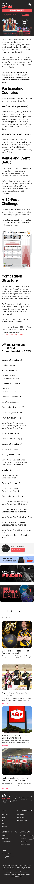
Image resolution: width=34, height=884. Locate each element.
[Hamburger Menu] (30, 4)
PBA (3, 820)
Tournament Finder (6, 854)
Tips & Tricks (5, 838)
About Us (22, 835)
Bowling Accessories (22, 820)
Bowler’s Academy (9, 832)
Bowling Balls (20, 814)
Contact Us (23, 838)
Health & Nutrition (6, 841)
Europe (3, 817)
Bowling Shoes (20, 817)
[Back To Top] (31, 837)
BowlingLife (25, 832)
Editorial (4, 835)
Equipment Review (24, 810)
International (5, 814)
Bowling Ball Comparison (8, 857)
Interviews (4, 826)
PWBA (3, 823)
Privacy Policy (23, 841)
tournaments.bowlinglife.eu (13, 334)
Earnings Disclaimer (25, 844)
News (4, 810)
